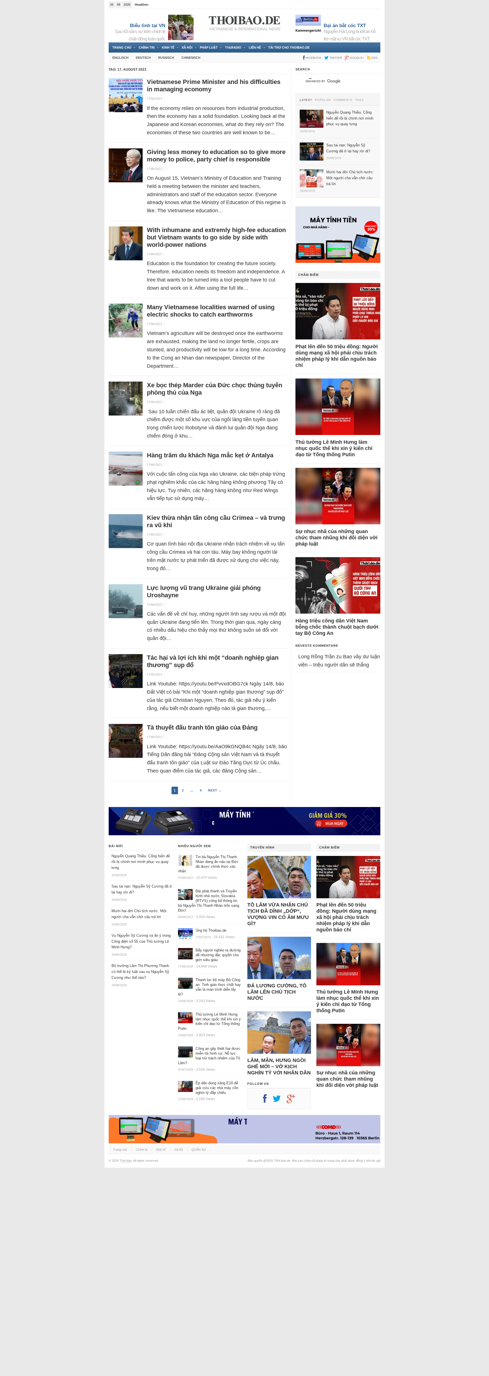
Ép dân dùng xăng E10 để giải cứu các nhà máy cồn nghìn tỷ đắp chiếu (217, 1088)
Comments (343, 100)
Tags (359, 100)
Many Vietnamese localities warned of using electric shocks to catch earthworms (210, 311)
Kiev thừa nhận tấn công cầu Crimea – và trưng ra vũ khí (216, 521)
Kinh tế (168, 47)
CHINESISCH (190, 57)
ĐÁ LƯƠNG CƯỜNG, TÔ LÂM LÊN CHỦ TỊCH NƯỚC (276, 992)
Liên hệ (255, 47)
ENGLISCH (120, 57)
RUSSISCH (166, 57)
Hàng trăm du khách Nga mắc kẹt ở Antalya (210, 455)
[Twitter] (280, 1100)
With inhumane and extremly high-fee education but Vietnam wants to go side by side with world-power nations (216, 237)
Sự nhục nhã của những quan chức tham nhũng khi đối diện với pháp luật (336, 538)
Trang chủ (121, 47)
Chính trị (147, 47)
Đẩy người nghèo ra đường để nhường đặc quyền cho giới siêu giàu (218, 955)
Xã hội (187, 47)
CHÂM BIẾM (308, 274)
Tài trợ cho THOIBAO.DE (289, 47)
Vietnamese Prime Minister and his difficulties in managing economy (213, 85)
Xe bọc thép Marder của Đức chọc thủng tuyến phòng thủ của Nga (214, 389)
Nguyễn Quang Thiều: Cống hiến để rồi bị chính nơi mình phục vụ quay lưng (140, 862)
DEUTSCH (143, 57)
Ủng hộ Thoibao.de (211, 930)
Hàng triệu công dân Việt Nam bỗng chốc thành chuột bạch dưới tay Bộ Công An (336, 627)
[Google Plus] (294, 1100)
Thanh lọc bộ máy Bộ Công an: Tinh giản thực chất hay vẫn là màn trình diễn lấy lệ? (209, 987)
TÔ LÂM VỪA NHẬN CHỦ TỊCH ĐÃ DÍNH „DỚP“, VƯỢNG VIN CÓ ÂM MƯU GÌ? (278, 914)
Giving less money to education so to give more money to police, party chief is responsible (216, 155)
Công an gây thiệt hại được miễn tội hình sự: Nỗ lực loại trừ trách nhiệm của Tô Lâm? (209, 1055)
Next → (215, 790)
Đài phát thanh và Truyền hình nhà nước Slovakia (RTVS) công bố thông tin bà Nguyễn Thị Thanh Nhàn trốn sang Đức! (208, 900)
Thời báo (125, 1160)
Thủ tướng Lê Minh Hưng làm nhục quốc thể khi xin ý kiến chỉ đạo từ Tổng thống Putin (333, 448)
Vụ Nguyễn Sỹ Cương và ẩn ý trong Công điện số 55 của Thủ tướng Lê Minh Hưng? (141, 941)
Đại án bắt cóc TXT (345, 25)
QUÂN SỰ (199, 1149)
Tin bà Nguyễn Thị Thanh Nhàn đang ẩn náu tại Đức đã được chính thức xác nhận (208, 864)
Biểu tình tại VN (147, 25)
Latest (306, 100)
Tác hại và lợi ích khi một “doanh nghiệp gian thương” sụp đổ (212, 661)
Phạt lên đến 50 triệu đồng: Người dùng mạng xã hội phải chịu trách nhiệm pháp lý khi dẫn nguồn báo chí (336, 356)
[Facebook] (268, 1100)
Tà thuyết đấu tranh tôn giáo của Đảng (202, 727)
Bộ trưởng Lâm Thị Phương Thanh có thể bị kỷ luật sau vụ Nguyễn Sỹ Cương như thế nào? (140, 972)
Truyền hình (262, 847)
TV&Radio (233, 47)
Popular (323, 100)
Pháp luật (209, 47)
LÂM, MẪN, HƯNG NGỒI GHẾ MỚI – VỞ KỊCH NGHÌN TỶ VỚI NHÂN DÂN (279, 1066)
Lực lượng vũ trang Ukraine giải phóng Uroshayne (204, 591)
